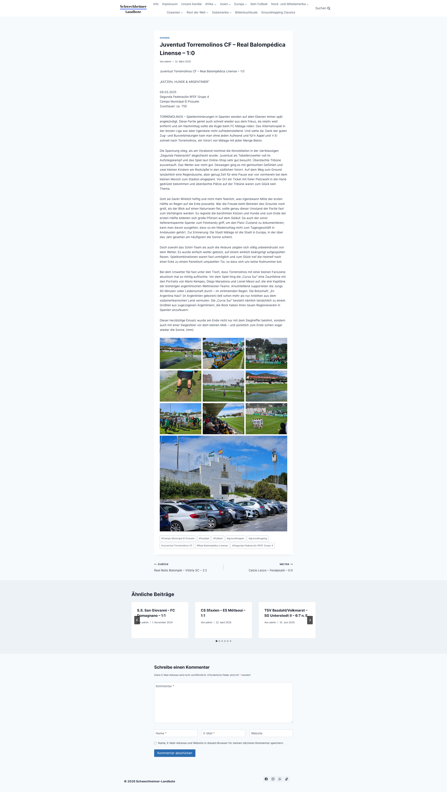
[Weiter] (310, 620)
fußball (217, 538)
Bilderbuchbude (246, 12)
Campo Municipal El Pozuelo (178, 538)
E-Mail (209, 733)
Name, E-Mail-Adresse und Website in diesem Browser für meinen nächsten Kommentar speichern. (221, 743)
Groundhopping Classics (278, 12)
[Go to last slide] (137, 620)
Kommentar (165, 686)
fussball (204, 538)
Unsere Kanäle (191, 4)
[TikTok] (287, 779)
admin (167, 61)
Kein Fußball (259, 4)
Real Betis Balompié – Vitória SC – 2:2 (180, 567)
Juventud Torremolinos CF (176, 545)
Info (156, 4)
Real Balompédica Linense (212, 545)
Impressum (170, 4)
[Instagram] (273, 779)
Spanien (165, 38)
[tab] (216, 641)
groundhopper (235, 538)
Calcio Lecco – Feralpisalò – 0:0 (271, 567)
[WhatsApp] (280, 779)
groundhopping (258, 538)
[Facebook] (266, 779)
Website (256, 733)
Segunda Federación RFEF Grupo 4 (252, 545)
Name (161, 733)
